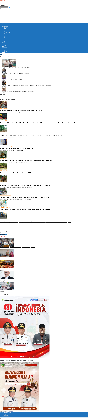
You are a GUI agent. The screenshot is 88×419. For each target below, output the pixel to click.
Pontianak (1, 108)
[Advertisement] (27, 15)
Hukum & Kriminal (5, 162)
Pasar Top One (11, 219)
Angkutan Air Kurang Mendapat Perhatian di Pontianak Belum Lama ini (21, 110)
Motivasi (4, 112)
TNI (10, 182)
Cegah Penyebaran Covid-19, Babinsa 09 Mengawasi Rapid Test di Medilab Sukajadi (24, 197)
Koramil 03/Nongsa (5, 219)
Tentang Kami (4, 414)
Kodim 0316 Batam (5, 207)
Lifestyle (18, 224)
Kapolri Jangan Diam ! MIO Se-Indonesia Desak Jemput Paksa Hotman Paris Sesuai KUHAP (16, 67)
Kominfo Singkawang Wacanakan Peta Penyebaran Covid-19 (18, 148)
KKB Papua (4, 170)
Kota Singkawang (9, 146)
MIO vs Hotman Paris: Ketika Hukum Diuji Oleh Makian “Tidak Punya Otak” (13, 79)
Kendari (3, 158)
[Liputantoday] (2, 5)
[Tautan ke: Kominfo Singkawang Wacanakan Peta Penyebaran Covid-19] (3, 145)
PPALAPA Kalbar (5, 108)
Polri (5, 158)
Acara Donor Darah (3, 120)
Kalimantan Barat (2, 132)
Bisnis (1, 137)
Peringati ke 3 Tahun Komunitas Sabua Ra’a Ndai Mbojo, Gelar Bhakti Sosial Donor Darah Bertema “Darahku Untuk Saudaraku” (37, 123)
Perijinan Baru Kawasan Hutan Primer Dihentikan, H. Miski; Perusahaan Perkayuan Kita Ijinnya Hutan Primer (32, 135)
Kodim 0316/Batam (3, 187)
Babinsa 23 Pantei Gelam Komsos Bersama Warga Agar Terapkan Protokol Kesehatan (25, 185)
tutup (1, 54)
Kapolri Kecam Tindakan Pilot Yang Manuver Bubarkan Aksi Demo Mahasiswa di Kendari (26, 160)
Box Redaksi (4, 413)
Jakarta (1, 158)
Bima (7, 120)
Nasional (6, 112)
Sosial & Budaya (14, 150)
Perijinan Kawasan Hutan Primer (10, 132)
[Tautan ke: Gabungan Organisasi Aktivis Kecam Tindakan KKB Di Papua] (3, 169)
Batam (1, 182)
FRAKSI (1, 170)
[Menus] (0, 1)
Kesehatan (4, 150)
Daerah (1, 112)
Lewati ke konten (2, 0)
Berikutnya (3, 229)
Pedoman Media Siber (5, 416)
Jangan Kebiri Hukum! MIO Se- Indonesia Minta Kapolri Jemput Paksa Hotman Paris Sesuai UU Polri (17, 73)
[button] (9, 7)
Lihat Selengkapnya (3, 234)
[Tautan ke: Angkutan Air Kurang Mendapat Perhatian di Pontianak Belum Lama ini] (3, 107)
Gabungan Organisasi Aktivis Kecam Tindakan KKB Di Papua (17, 173)
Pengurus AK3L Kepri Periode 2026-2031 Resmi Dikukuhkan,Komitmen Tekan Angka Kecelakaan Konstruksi (18, 91)
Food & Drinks (5, 224)
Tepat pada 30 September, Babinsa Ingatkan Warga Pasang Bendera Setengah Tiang (25, 209)
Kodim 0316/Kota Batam (6, 182)
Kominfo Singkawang (3, 146)
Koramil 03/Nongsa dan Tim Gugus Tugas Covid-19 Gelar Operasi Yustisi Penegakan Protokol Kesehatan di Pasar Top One (35, 222)
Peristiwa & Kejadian (11, 112)
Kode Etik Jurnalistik (5, 415)
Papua (7, 170)
